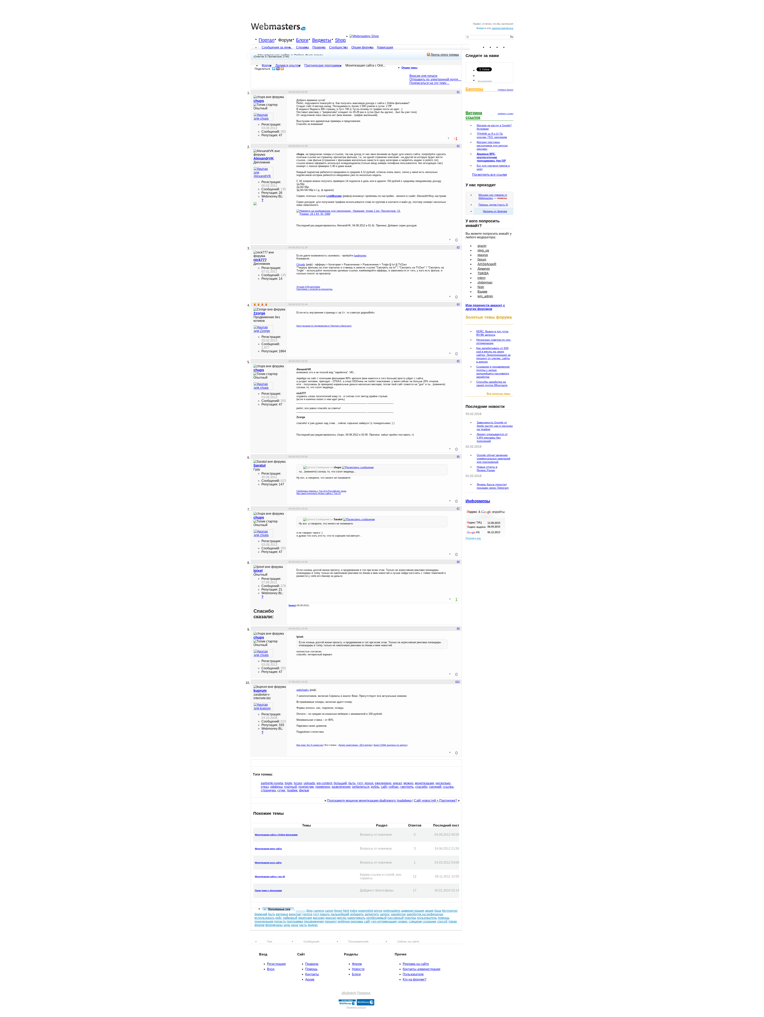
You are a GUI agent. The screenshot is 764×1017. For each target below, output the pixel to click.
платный (290, 786)
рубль (375, 786)
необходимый (376, 918)
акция (429, 910)
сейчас (394, 786)
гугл (360, 783)
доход (368, 783)
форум (259, 925)
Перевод (363, 993)
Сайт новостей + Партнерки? (435, 800)
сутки (281, 790)
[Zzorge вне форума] (263, 329)
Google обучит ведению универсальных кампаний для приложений (493, 458)
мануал (330, 918)
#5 (458, 361)
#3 (458, 247)
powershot (365, 910)
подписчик (306, 786)
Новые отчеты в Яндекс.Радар (487, 468)
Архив (309, 979)
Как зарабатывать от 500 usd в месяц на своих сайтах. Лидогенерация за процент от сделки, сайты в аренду (493, 355)
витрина (282, 914)
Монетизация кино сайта (268, 848)
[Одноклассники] (282, 68)
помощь (443, 918)
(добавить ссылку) (505, 114)
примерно (322, 786)
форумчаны (274, 925)
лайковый (290, 918)
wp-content (324, 783)
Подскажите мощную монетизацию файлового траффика (369, 800)
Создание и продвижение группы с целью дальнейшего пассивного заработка (493, 371)
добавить (357, 914)
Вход (270, 969)
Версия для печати (423, 76)
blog (309, 910)
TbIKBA (483, 273)
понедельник (263, 921)
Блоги (302, 40)
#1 (458, 91)
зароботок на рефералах (424, 914)
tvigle (288, 783)
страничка (268, 790)
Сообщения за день (277, 47)
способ (442, 921)
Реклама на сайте (416, 964)
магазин (319, 918)
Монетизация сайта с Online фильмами (276, 834)
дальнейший (340, 914)
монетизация (424, 783)
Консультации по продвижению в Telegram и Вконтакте (324, 326)
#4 (458, 304)
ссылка (448, 786)
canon (329, 910)
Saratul (292, 605)
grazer (481, 245)
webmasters (391, 910)
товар (452, 921)
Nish (480, 287)
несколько (443, 783)
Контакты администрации (421, 969)
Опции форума (362, 47)
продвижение (314, 921)
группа (307, 914)
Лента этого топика (445, 54)
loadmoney (360, 255)
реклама (357, 921)
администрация (412, 910)
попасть (280, 921)
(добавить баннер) (505, 90)
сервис (403, 921)
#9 (458, 628)
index (354, 910)
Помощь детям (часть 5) (493, 204)
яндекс (313, 925)
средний (435, 786)
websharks (302, 689)
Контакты (312, 974)
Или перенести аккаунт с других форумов (485, 307)
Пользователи (413, 974)
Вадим (482, 291)
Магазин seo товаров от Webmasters (492, 196)
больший (340, 783)
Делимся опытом (287, 65)
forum (338, 910)
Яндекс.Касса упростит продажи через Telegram (493, 486)
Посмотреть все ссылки (489, 174)
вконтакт (295, 914)
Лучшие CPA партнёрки (308, 287)
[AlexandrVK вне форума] (263, 172)
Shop (340, 40)
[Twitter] (274, 68)
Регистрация (276, 964)
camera (318, 910)
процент (331, 921)
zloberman (484, 282)
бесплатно (449, 910)
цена (294, 925)
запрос (385, 914)
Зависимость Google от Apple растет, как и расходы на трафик (495, 426)
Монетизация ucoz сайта (268, 862)
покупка (410, 918)
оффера (276, 786)
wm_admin (485, 296)
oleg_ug (483, 250)
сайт (384, 786)
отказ (265, 786)
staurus (482, 255)
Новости (358, 969)
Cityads (300, 264)
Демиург (483, 268)
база (437, 910)
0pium (481, 259)
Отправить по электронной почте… (435, 79)
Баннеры (474, 89)
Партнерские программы (322, 65)
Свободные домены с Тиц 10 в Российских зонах (321, 491)
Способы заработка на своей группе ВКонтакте (492, 383)
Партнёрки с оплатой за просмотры (314, 289)
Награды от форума (495, 211)
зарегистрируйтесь (502, 28)
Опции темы (409, 67)
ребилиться (360, 786)
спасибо (421, 786)
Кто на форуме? (414, 979)
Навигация (385, 47)
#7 (458, 508)
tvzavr (298, 783)
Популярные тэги (279, 909)
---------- (301, 910)
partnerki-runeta (272, 783)
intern (481, 278)
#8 (458, 561)
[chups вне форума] (263, 117)
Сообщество (338, 47)
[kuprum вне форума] (263, 707)
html (346, 910)
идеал (397, 783)
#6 (458, 456)
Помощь (311, 969)
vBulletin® (349, 993)
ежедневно (383, 783)
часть (303, 925)
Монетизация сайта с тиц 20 (270, 876)
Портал (266, 40)
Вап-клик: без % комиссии (309, 745)
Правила (318, 47)
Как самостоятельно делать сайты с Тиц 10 (318, 493)
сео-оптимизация (384, 921)
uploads (309, 783)
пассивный (395, 918)
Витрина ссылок (474, 115)
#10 (457, 681)
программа (295, 921)
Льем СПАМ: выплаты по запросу (390, 745)
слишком (415, 921)
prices (378, 910)
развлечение (341, 786)
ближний (260, 914)
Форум (285, 40)
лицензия (305, 918)
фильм (304, 790)
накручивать (356, 918)
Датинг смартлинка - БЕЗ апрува (355, 745)
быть (352, 783)
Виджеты (321, 40)
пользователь (427, 918)
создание (429, 921)
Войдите (481, 28)
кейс (278, 918)
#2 (458, 145)
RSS (510, 47)
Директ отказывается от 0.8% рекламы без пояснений (492, 438)
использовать (264, 918)
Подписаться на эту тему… (429, 83)
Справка (302, 47)
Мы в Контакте (485, 81)
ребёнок (344, 921)
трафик (292, 790)
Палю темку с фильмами (268, 890)
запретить (371, 914)
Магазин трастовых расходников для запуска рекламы (492, 145)
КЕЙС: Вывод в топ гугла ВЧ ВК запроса (492, 333)
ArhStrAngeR (486, 264)
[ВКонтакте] (278, 68)
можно (408, 783)
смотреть (407, 786)
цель (287, 925)
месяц (341, 918)
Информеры (478, 501)
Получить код (473, 538)
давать (325, 914)
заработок (398, 914)
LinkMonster (334, 195)
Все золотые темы (498, 393)
